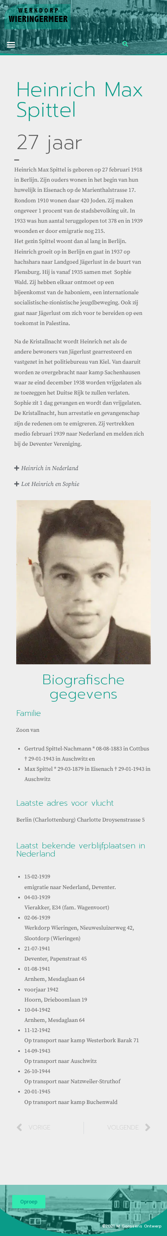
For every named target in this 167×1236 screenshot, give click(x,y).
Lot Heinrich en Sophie (50, 484)
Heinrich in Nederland (49, 468)
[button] (10, 44)
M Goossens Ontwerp (139, 1226)
